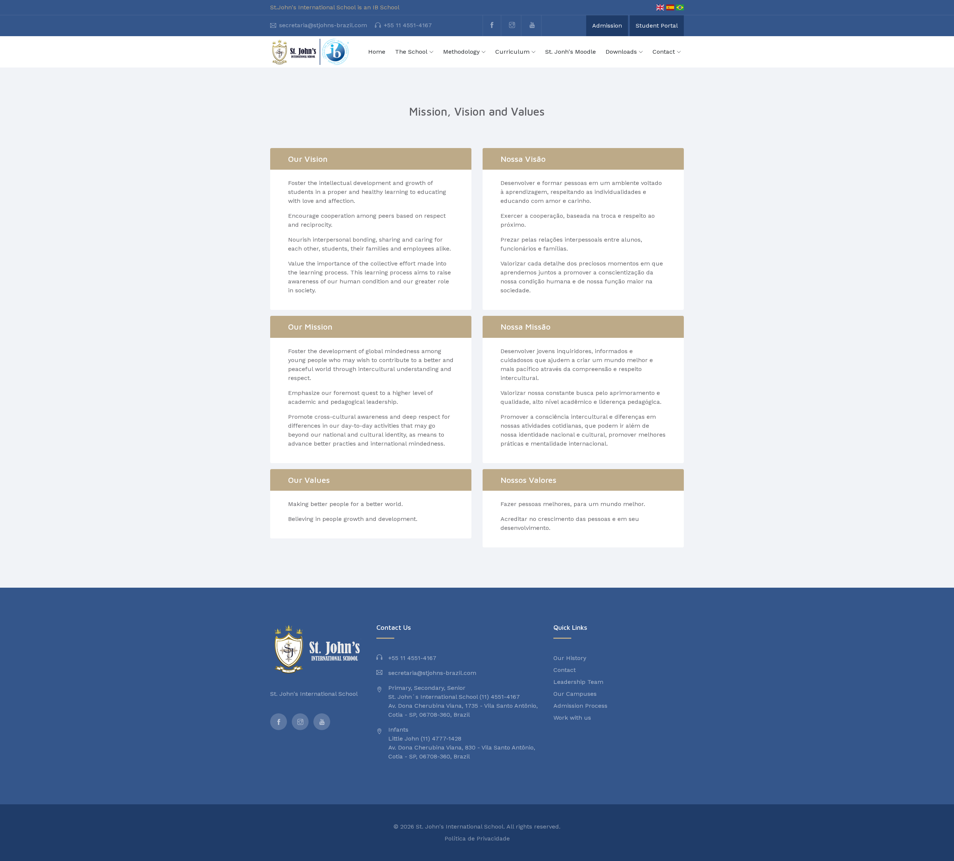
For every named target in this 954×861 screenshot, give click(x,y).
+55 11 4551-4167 (408, 25)
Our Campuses (575, 693)
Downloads (621, 51)
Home (376, 51)
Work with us (572, 717)
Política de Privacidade (477, 838)
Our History (569, 658)
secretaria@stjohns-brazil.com (323, 25)
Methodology (461, 51)
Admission (607, 25)
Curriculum (512, 51)
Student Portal (657, 25)
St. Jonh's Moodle (570, 51)
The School (411, 51)
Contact (664, 51)
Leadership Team (578, 681)
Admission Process (580, 705)
